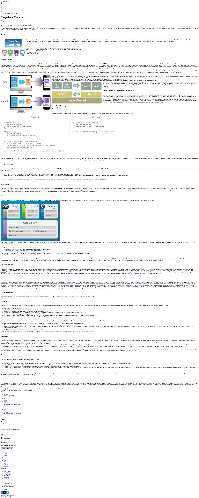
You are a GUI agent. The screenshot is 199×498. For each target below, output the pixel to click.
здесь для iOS (92, 179)
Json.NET (159, 270)
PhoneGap (54, 63)
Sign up (6, 455)
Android (62, 388)
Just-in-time (179, 76)
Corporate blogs (8, 483)
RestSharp (3, 272)
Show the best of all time (6, 448)
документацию (18, 282)
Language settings (5, 495)
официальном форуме (67, 283)
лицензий (36, 359)
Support (12, 495)
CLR (159, 76)
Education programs (9, 487)
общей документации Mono (132, 282)
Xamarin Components (43, 269)
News (5, 461)
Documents (6, 475)
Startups (6, 489)
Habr (9, 496)
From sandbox (4, 26)
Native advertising (8, 486)
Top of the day (4, 445)
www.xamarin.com (34, 388)
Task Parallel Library (126, 158)
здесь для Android (101, 179)
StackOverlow (79, 283)
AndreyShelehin (5, 13)
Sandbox (6, 466)
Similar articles (12, 445)
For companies (7, 474)
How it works (7, 471)
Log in (5, 453)
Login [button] (2, 9)
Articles (6, 460)
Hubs (5, 463)
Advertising (6, 485)
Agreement (6, 477)
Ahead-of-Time (86, 77)
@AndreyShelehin (14, 429)
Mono (138, 70)
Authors (6, 464)
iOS (59, 388)
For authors (6, 472)
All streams (6, 1)
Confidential (7, 478)
